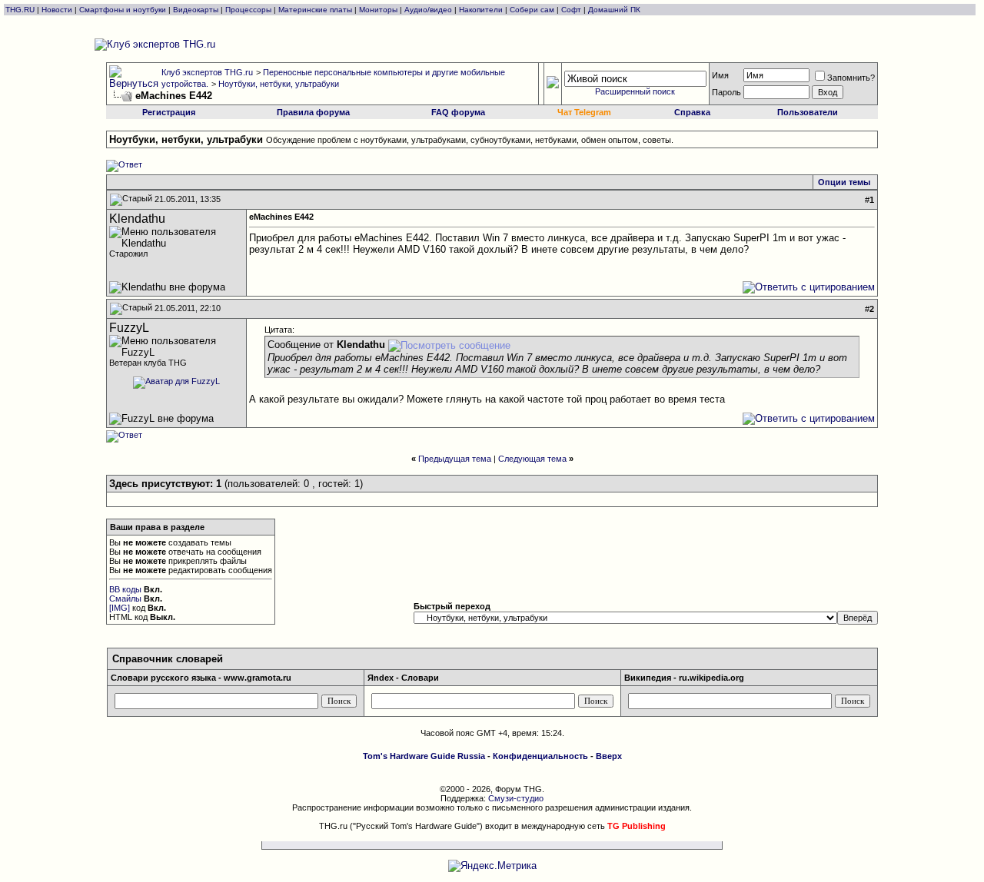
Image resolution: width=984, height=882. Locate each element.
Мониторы (378, 9)
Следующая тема (532, 458)
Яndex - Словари (403, 677)
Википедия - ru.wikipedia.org (684, 677)
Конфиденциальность (540, 756)
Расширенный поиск (635, 91)
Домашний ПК (614, 9)
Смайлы (125, 598)
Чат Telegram (584, 112)
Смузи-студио (516, 798)
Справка (692, 112)
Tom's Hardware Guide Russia (424, 756)
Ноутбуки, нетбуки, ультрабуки (278, 83)
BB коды (125, 589)
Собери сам (532, 9)
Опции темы (844, 182)
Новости (57, 9)
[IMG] (119, 607)
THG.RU (21, 9)
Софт (571, 9)
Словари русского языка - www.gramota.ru (201, 677)
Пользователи (807, 112)
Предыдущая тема (454, 458)
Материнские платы (315, 9)
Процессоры (248, 9)
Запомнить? (851, 77)
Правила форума (313, 112)
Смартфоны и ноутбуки (122, 9)
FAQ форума (458, 112)
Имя (720, 75)
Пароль (726, 92)
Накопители (481, 9)
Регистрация (168, 112)
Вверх (609, 756)
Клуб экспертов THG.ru (207, 72)
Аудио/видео (428, 9)
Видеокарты (195, 9)
